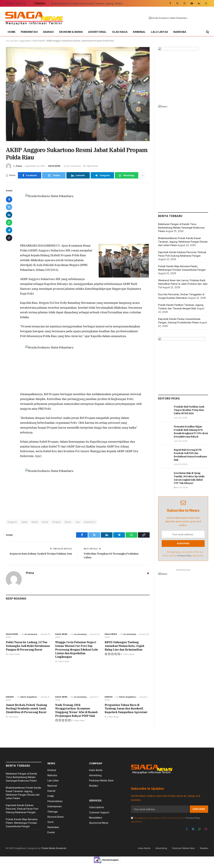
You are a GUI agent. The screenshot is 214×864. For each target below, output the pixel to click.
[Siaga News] (34, 18)
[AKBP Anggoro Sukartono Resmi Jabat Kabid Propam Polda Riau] (78, 94)
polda (45, 522)
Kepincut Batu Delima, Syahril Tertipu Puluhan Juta (41, 553)
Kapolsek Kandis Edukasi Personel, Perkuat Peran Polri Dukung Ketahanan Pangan (22, 809)
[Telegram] (9, 230)
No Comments (74, 166)
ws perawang (31, 634)
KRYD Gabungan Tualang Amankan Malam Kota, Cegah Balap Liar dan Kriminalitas (124, 646)
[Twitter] (9, 207)
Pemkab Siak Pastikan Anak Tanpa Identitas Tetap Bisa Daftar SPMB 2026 (189, 410)
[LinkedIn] (9, 215)
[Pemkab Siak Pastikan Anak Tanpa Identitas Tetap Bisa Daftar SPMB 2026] (164, 410)
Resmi (68, 522)
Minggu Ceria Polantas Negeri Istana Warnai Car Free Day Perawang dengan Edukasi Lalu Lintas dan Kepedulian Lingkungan (76, 649)
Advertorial (97, 31)
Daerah (48, 31)
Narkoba (179, 31)
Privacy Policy (185, 555)
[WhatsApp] (9, 222)
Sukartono (89, 522)
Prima (19, 166)
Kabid (35, 522)
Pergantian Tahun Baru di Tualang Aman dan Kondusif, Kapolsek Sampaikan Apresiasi (126, 708)
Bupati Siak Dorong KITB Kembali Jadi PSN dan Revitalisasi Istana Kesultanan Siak (190, 454)
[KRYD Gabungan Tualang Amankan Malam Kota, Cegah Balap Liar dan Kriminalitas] (127, 617)
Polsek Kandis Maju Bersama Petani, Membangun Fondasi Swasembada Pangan (21, 823)
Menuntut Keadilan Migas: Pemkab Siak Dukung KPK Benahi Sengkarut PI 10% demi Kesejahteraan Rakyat (191, 431)
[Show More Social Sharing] (142, 175)
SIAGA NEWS (38, 40)
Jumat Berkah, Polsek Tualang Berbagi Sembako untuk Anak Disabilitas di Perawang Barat (26, 708)
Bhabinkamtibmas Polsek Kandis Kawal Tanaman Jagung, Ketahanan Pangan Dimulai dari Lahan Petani (88, 3)
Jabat (24, 522)
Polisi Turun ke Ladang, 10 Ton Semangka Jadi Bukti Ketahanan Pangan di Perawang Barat (28, 646)
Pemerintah (29, 31)
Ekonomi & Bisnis (71, 31)
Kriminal (139, 31)
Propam (56, 522)
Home (11, 31)
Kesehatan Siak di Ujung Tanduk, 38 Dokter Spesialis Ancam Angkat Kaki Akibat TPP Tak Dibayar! (189, 478)
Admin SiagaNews (28, 697)
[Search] (207, 32)
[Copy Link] (9, 238)
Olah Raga (120, 31)
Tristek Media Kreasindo (53, 848)
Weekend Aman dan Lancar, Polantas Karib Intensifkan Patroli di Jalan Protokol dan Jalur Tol (183, 284)
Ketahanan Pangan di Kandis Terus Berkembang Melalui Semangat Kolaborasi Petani (181, 228)
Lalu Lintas (159, 31)
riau (78, 522)
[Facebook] (9, 199)
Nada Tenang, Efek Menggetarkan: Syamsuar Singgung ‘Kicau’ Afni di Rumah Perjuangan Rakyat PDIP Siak (76, 710)
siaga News (25, 40)
